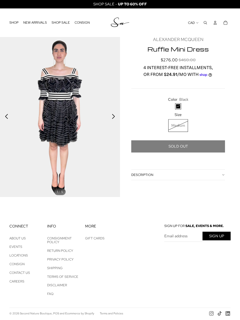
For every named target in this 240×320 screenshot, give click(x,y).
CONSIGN (17, 264)
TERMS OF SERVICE (62, 277)
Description (142, 175)
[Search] (205, 23)
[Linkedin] (228, 313)
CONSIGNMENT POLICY (59, 240)
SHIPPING (55, 268)
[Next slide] (114, 117)
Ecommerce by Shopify (79, 313)
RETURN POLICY (60, 251)
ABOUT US (17, 238)
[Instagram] (211, 313)
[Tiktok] (219, 313)
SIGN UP (216, 236)
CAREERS (16, 281)
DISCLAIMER (57, 285)
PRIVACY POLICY (60, 259)
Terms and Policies (111, 313)
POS (56, 313)
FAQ (50, 294)
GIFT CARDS (95, 238)
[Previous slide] (5, 117)
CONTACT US (19, 273)
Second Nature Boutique (36, 313)
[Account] (215, 23)
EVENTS (15, 247)
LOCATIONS (18, 255)
